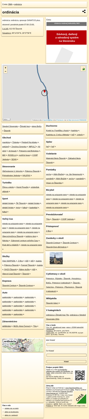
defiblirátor (6, 326)
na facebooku (62, 369)
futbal (24, 208)
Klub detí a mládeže (10, 245)
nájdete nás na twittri (12, 408)
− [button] (5, 71)
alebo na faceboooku (12, 412)
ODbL (72, 390)
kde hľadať (50, 340)
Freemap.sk (60, 120)
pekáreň (5, 147)
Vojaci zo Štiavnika (54, 183)
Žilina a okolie (8, 187)
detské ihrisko (8, 203)
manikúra (6, 142)
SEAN (14, 159)
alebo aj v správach (11, 415)
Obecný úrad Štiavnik (11, 274)
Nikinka (5, 241)
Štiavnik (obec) (52, 303)
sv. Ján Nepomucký (74, 174)
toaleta (39, 261)
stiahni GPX (50, 333)
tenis (18, 208)
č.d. (5, 29)
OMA (10, 4)
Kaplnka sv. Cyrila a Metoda (57, 135)
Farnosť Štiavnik (28, 265)
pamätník (50, 179)
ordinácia (18, 4)
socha (48, 174)
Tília (35, 326)
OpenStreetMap (47, 120)
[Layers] (83, 68)
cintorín (80, 135)
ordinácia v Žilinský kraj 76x (57, 315)
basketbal (33, 208)
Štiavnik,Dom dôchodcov (56, 247)
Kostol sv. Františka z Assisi (57, 131)
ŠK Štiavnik (21, 203)
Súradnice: (6, 33)
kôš (26, 261)
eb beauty (13, 151)
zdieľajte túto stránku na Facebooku (58, 371)
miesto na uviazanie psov (12, 224)
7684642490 (50, 329)
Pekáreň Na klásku (29, 142)
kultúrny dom (31, 236)
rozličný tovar (24, 155)
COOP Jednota (67, 219)
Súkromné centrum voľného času (24, 241)
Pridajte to (49, 406)
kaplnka (74, 131)
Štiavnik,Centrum (9, 286)
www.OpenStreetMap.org (73, 388)
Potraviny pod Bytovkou (29, 151)
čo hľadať (50, 351)
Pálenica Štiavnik (32, 171)
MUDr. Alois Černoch (22, 326)
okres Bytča (36, 126)
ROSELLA (12, 155)
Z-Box (20, 261)
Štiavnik (7, 131)
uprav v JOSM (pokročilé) (74, 327)
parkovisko (6, 297)
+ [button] (5, 67)
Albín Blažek (58, 174)
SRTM (56, 404)
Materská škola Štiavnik (56, 158)
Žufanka (15, 142)
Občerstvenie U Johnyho (12, 171)
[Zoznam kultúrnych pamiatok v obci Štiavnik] (56, 264)
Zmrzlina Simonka (18, 147)
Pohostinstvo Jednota (11, 176)
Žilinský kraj (25, 126)
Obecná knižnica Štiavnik (12, 236)
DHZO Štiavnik (10, 270)
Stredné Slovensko (10, 126)
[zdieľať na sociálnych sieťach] (84, 11)
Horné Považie (22, 187)
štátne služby (24, 270)
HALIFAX (26, 176)
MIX (4, 155)
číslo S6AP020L (9, 261)
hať (47, 147)
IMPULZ (32, 147)
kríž (73, 135)
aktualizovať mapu (59, 327)
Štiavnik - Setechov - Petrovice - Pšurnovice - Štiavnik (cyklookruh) (64, 287)
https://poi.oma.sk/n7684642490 (77, 120)
